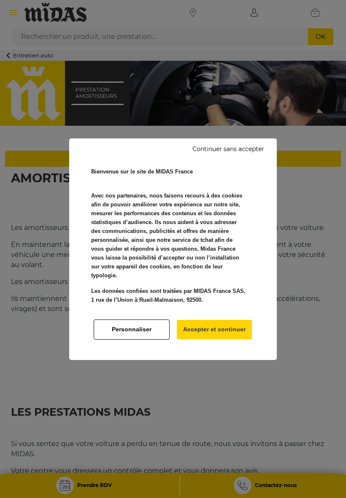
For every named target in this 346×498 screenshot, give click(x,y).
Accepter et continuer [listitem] (214, 329)
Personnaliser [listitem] (131, 329)
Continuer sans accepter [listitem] (228, 149)
